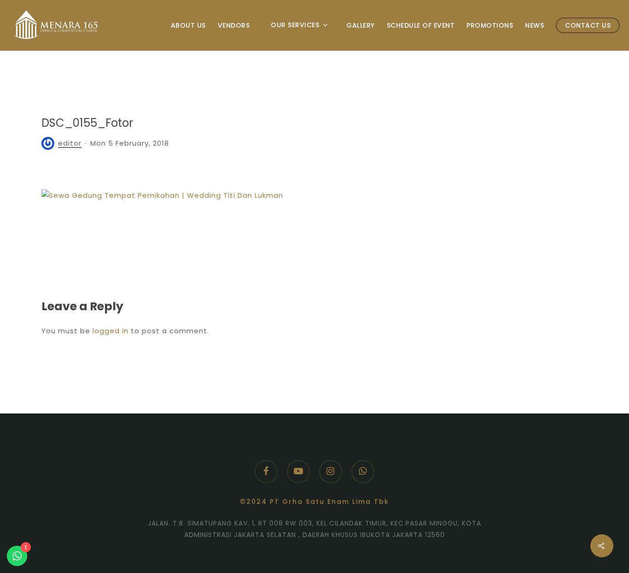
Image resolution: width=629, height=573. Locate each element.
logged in (110, 331)
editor (70, 143)
